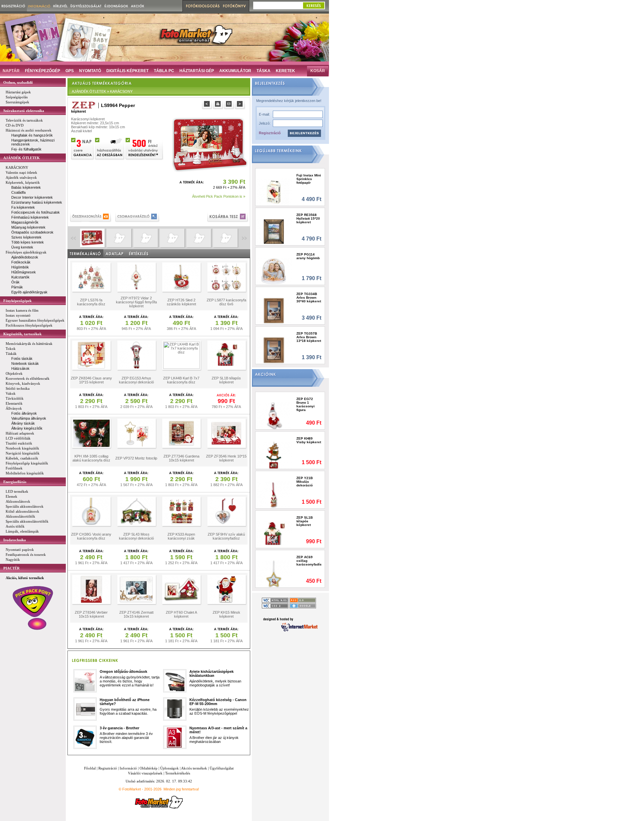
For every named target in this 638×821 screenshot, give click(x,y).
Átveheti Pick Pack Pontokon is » (218, 196)
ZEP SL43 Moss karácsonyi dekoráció (136, 536)
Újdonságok (169, 768)
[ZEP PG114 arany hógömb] (274, 271)
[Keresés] (313, 5)
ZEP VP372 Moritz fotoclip (136, 458)
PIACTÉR (11, 568)
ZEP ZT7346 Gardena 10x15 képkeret (181, 458)
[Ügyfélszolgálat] (86, 6)
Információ (128, 768)
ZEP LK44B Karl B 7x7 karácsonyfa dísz (181, 380)
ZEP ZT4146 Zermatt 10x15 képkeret (136, 614)
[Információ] (39, 6)
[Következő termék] (240, 104)
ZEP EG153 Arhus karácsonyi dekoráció (136, 380)
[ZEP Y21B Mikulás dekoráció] (274, 494)
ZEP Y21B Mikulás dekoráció (304, 481)
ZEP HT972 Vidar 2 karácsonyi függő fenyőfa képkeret (136, 302)
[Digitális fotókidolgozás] (201, 6)
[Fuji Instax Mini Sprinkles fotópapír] (274, 192)
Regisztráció (270, 133)
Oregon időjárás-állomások (123, 671)
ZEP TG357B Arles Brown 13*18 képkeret (308, 337)
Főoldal (90, 768)
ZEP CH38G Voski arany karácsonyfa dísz (91, 536)
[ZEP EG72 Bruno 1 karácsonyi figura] (274, 415)
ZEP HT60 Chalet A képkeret (181, 614)
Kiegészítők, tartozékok (22, 334)
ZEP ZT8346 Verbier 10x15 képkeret (91, 614)
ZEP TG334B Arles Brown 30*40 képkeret (308, 297)
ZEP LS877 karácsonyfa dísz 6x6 (226, 302)
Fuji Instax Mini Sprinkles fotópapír (308, 178)
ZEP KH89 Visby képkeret (308, 440)
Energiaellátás (14, 482)
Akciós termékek (194, 768)
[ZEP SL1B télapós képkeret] (274, 534)
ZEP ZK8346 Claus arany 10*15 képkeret (91, 380)
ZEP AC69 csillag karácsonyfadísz (308, 560)
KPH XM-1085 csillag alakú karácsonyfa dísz (91, 458)
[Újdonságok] (116, 6)
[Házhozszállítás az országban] (110, 148)
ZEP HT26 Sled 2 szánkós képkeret (181, 302)
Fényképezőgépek (17, 301)
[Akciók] (138, 6)
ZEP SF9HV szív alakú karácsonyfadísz (226, 536)
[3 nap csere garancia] (82, 148)
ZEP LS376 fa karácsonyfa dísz (91, 302)
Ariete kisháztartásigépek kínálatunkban (211, 673)
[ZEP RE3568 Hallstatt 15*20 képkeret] (274, 231)
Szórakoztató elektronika (23, 111)
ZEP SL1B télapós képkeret (226, 380)
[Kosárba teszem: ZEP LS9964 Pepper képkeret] (228, 217)
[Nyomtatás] (218, 104)
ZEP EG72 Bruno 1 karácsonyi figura (305, 404)
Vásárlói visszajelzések (145, 773)
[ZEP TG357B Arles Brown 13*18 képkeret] (274, 350)
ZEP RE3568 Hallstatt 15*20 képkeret (308, 218)
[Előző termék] (207, 104)
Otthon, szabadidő (18, 82)
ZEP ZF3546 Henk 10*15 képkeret (226, 458)
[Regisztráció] (13, 6)
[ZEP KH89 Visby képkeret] (274, 455)
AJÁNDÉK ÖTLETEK (21, 158)
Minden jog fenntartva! (181, 789)
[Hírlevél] (60, 6)
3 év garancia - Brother (119, 728)
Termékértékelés (177, 773)
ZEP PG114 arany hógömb (308, 256)
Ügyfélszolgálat (222, 768)
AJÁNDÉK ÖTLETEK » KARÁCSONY (102, 91)
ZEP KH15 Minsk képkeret (226, 614)
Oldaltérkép (149, 768)
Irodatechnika (14, 540)
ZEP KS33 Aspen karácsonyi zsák (181, 536)
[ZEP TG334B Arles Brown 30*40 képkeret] (274, 310)
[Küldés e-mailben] (229, 104)
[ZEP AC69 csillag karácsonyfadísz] (274, 573)
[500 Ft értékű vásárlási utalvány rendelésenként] (144, 148)
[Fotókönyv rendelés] (235, 6)
